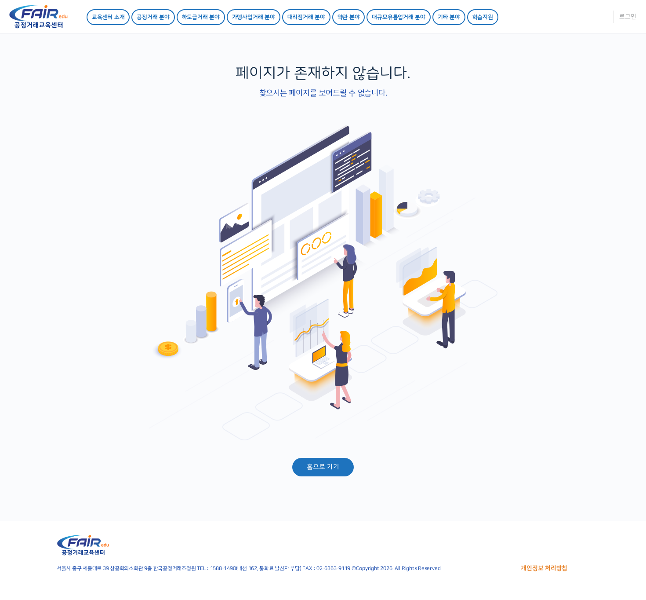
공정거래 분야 (153, 17)
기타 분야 (449, 17)
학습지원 (482, 17)
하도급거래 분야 (201, 17)
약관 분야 (349, 17)
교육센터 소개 (108, 17)
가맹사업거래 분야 (253, 17)
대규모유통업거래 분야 (398, 17)
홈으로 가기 (323, 467)
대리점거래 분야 (306, 17)
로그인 (627, 16)
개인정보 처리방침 (544, 568)
